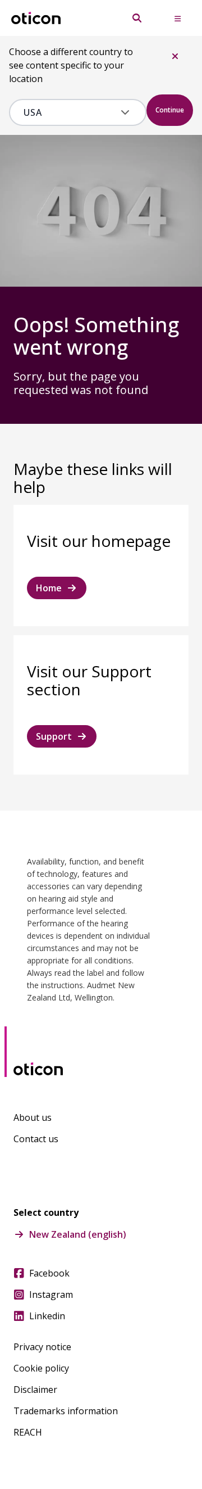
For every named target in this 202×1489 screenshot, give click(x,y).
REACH (27, 1432)
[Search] (137, 18)
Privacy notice (42, 1346)
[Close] (175, 56)
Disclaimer (35, 1389)
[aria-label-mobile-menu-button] (177, 18)
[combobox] (70, 112)
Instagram (51, 1294)
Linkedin (47, 1315)
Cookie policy (41, 1368)
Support (54, 736)
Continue (169, 110)
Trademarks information (65, 1410)
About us (32, 1117)
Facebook (49, 1273)
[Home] (36, 18)
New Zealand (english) (77, 1234)
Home (49, 588)
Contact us (35, 1138)
